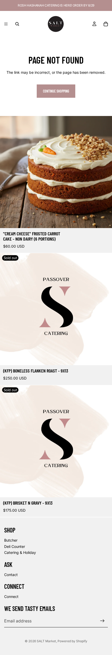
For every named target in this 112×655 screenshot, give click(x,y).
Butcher (10, 540)
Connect (11, 596)
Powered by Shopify (72, 641)
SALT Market (46, 641)
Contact (11, 574)
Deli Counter (14, 546)
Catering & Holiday (20, 552)
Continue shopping (56, 91)
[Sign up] (102, 620)
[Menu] (6, 24)
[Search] (17, 24)
